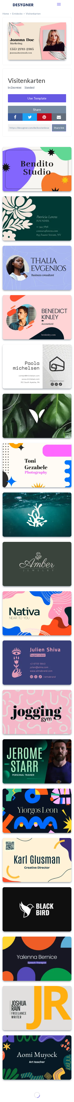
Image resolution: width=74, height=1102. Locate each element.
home (6, 13)
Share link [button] (59, 127)
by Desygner (15, 87)
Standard (29, 87)
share (37, 109)
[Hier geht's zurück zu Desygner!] (23, 7)
